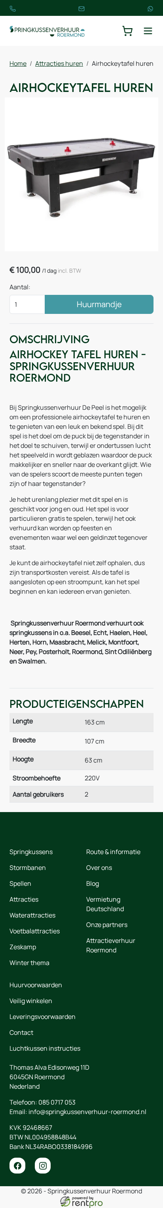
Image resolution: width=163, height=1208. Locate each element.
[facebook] (17, 1166)
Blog (92, 883)
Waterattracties (32, 915)
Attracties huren (59, 63)
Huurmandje (99, 304)
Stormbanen (27, 867)
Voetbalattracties (34, 931)
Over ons (99, 867)
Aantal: (19, 287)
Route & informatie (113, 851)
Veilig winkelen (30, 1000)
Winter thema (29, 962)
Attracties (23, 899)
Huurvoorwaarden (35, 985)
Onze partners (106, 924)
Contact (21, 1032)
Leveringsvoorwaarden (42, 1016)
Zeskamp (22, 946)
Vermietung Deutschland (105, 904)
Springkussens (31, 851)
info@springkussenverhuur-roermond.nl (87, 1111)
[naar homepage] (47, 31)
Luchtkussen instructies (44, 1048)
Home (18, 63)
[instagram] (43, 1166)
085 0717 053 (57, 1102)
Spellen (20, 883)
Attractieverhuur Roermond (110, 945)
